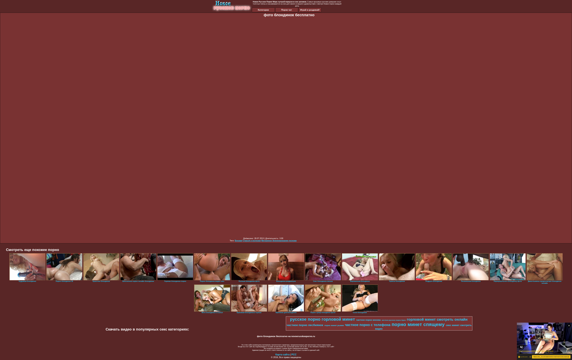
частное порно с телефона (367, 325)
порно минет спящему (418, 324)
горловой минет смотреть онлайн (437, 319)
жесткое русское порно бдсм (394, 320)
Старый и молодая (252, 241)
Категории (263, 10)
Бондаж (238, 241)
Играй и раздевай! (310, 10)
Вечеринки (266, 241)
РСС (294, 354)
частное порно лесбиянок (305, 325)
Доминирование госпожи (284, 241)
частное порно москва (368, 320)
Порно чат (286, 10)
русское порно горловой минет (322, 319)
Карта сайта (282, 354)
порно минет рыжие (334, 325)
